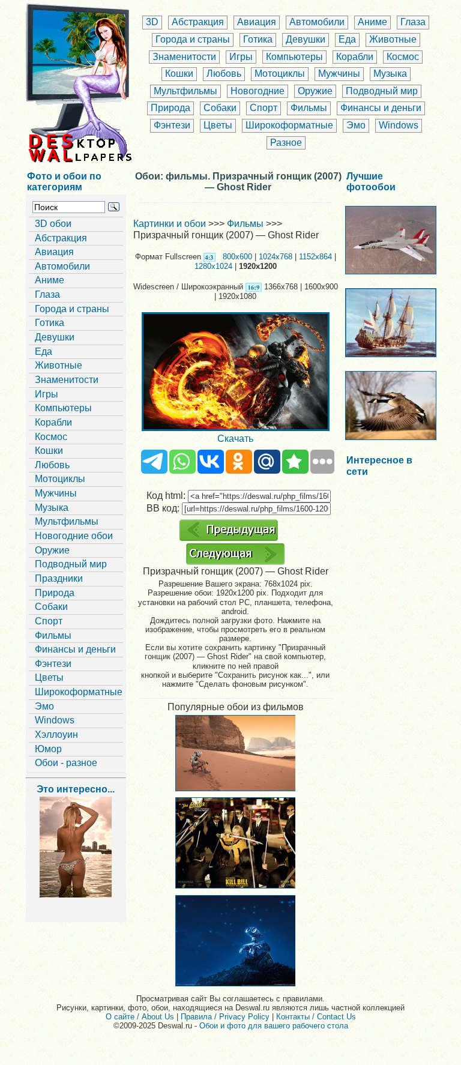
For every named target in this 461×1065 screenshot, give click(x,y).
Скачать (235, 438)
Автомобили (317, 22)
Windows (398, 125)
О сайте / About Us (140, 1016)
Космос (403, 57)
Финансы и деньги (380, 108)
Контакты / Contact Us (316, 1016)
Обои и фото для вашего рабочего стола (273, 1025)
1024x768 (275, 256)
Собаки (220, 108)
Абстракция (198, 22)
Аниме (372, 22)
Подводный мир (382, 91)
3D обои (53, 224)
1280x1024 (213, 266)
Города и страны (192, 39)
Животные (393, 39)
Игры (241, 57)
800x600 (237, 256)
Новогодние (257, 91)
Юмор (48, 749)
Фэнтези (172, 125)
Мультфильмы (185, 91)
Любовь (223, 73)
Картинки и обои (169, 224)
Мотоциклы (280, 73)
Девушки (305, 39)
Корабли (354, 57)
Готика (258, 39)
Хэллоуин (56, 734)
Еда (347, 39)
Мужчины (339, 73)
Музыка (390, 73)
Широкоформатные (289, 125)
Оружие (315, 91)
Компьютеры (294, 57)
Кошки (179, 73)
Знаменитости (184, 57)
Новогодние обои (74, 536)
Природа (170, 108)
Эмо (356, 125)
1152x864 (315, 256)
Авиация (256, 22)
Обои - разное (66, 763)
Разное (286, 142)
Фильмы (309, 108)
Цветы (217, 125)
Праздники (59, 578)
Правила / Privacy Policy (225, 1016)
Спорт (263, 108)
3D (152, 22)
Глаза (413, 22)
